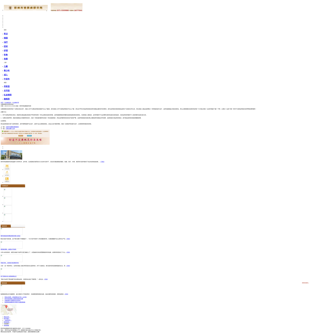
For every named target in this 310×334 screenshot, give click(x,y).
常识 (6, 34)
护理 (6, 50)
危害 (6, 59)
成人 (6, 75)
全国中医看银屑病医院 (12, 127)
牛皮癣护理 (15, 102)
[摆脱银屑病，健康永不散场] (11, 248)
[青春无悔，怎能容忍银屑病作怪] (11, 261)
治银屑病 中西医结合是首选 (12, 300)
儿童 (6, 66)
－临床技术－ (8, 320)
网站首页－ (7, 317)
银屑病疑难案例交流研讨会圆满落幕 (15, 302)
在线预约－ (7, 323)
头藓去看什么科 (10, 128)
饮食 (6, 55)
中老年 (7, 79)
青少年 (7, 70)
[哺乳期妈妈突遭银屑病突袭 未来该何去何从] (11, 234)
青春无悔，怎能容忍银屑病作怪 (10, 262)
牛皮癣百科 (8, 102)
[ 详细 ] (102, 161)
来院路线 (6, 325)
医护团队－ (7, 318)
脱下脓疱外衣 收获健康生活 (8, 276)
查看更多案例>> (305, 282)
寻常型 (7, 86)
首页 (2, 102)
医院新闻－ (7, 322)
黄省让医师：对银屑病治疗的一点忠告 (16, 297)
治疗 (6, 42)
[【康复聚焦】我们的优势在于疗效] (11, 291)
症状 (6, 46)
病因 (6, 38)
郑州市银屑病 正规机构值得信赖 (14, 298)
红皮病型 (8, 95)
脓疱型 (7, 99)
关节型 (7, 91)
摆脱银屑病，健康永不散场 (8, 249)
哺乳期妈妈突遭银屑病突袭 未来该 (10, 236)
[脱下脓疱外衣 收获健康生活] (11, 275)
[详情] (68, 239)
